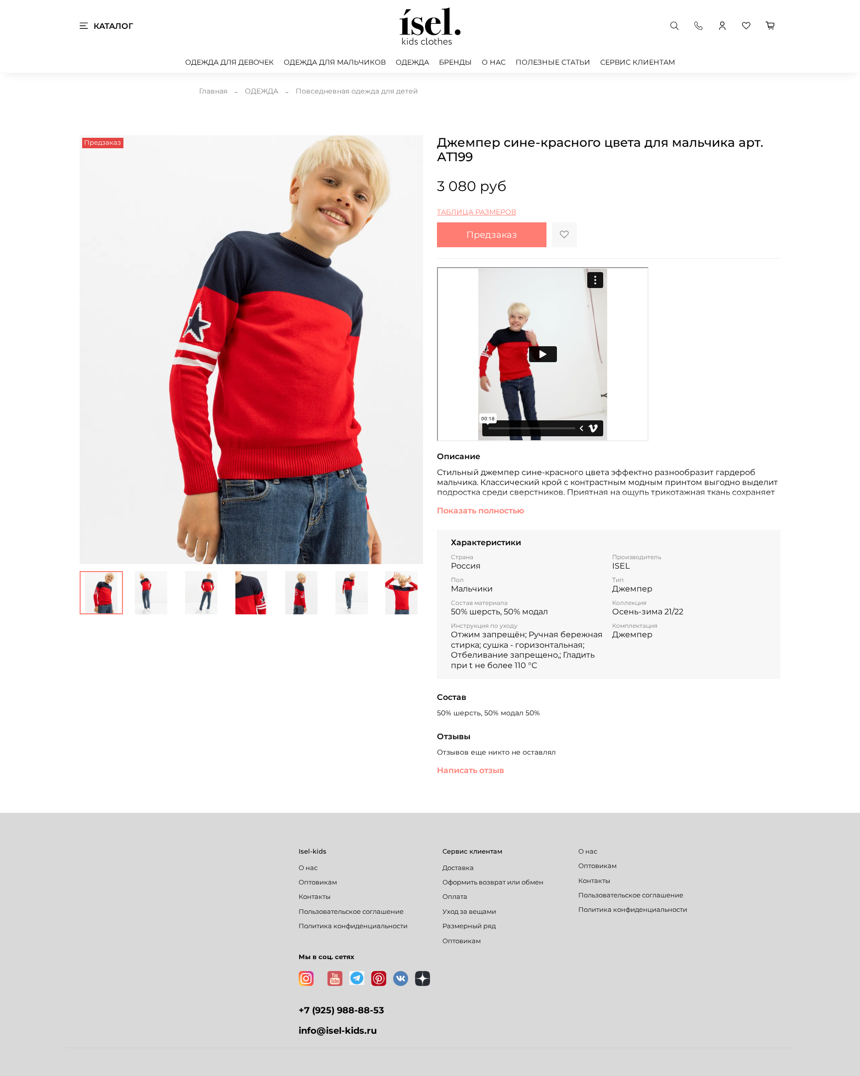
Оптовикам (318, 882)
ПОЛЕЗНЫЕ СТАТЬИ (553, 62)
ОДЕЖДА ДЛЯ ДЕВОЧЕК (229, 62)
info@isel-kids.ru (338, 1030)
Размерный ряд (469, 926)
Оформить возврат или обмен (492, 882)
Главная (213, 91)
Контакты (314, 896)
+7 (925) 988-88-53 (341, 1010)
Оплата (454, 896)
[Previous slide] (93, 349)
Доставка (458, 868)
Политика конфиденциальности (353, 926)
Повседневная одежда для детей (357, 91)
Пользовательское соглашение (351, 911)
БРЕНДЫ (455, 62)
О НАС (494, 62)
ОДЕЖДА (412, 62)
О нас (308, 868)
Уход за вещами (469, 911)
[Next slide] (409, 349)
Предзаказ (491, 234)
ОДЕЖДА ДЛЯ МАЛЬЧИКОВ (335, 62)
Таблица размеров (476, 211)
